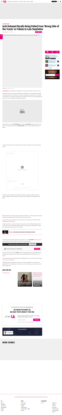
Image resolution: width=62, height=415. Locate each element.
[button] (58, 1)
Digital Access (54, 402)
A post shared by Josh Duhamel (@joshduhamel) (22, 187)
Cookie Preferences (24, 407)
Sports (28, 1)
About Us (2, 402)
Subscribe (54, 1)
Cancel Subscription (55, 410)
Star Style (20, 1)
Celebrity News (10, 1)
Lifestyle (24, 1)
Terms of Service (23, 402)
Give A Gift (54, 405)
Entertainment (15, 1)
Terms (27, 322)
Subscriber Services (55, 408)
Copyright (22, 405)
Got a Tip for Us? (3, 405)
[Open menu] (2, 1)
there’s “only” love (5, 259)
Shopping (31, 1)
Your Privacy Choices (24, 408)
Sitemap (2, 410)
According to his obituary (6, 219)
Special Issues (54, 407)
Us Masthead (3, 404)
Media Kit (2, 408)
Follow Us (37, 248)
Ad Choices (22, 410)
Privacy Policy (31, 322)
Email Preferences (4, 407)
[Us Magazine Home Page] (4, 1)
